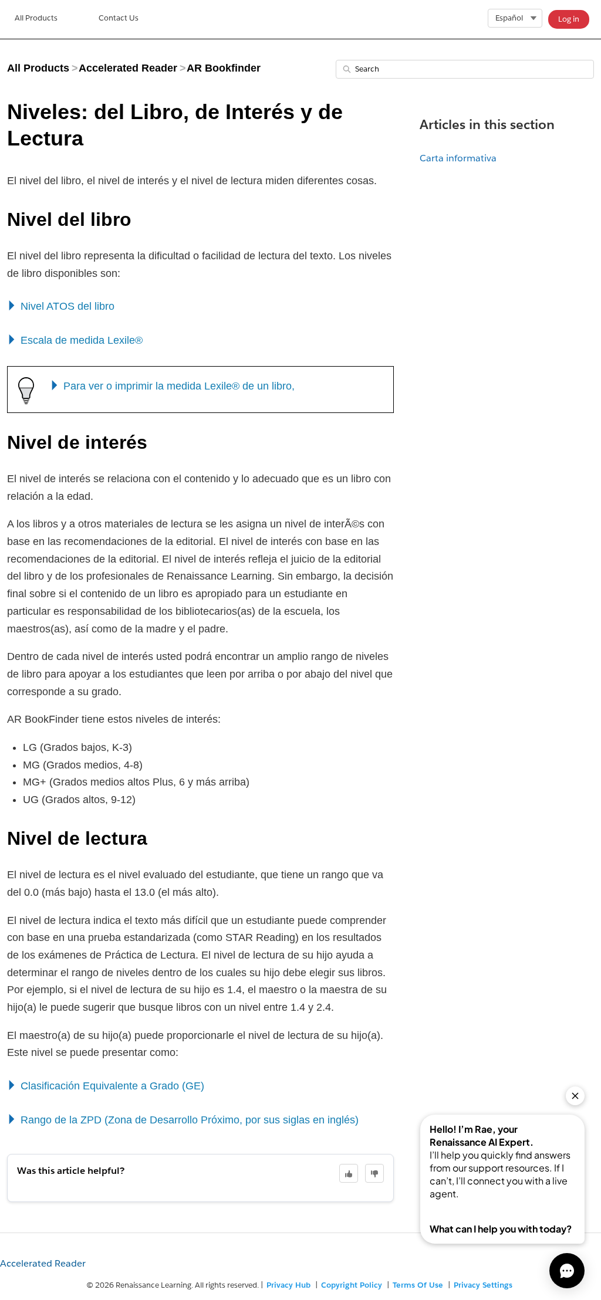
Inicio (36, 19)
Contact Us (119, 18)
